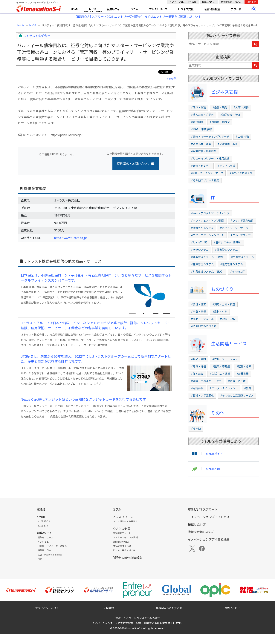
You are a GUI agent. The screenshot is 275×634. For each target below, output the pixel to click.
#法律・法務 (198, 107)
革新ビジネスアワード (203, 509)
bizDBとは (213, 469)
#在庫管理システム (202, 264)
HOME (74, 9)
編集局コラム (44, 550)
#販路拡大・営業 (201, 143)
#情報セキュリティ (202, 227)
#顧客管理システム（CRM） (208, 257)
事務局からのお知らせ (169, 608)
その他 (217, 413)
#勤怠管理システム (226, 249)
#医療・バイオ (237, 381)
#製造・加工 (198, 304)
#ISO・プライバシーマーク (207, 173)
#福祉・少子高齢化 (202, 395)
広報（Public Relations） (50, 554)
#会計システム (200, 249)
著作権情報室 (212, 9)
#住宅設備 (197, 373)
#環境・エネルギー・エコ (206, 381)
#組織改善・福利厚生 (203, 151)
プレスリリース (158, 9)
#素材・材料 (219, 311)
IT (213, 198)
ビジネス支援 (186, 9)
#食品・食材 (198, 359)
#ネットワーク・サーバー (235, 227)
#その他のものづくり (203, 326)
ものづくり (222, 289)
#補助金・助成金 (220, 122)
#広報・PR (242, 136)
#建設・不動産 (221, 366)
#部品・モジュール (202, 318)
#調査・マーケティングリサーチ (210, 136)
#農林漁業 (242, 373)
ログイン (251, 2)
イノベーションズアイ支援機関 (209, 539)
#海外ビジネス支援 (241, 173)
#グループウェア (241, 235)
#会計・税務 (219, 107)
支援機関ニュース (122, 533)
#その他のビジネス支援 (205, 180)
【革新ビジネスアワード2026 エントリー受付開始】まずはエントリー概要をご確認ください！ (137, 17)
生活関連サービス (229, 343)
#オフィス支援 (226, 165)
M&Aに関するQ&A (122, 546)
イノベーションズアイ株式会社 (141, 617)
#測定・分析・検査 (223, 304)
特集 (40, 559)
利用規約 (108, 608)
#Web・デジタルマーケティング (210, 213)
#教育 (247, 388)
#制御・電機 (198, 311)
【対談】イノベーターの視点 (52, 546)
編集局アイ (113, 9)
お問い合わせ (232, 608)
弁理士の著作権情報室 (127, 558)
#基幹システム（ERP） (228, 242)
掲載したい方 (209, 2)
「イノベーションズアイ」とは (209, 517)
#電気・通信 (198, 366)
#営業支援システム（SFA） (207, 271)
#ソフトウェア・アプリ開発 (207, 220)
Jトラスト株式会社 (37, 36)
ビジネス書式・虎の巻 (124, 550)
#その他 (171, 78)
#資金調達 (197, 122)
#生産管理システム (242, 257)
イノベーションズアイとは (183, 2)
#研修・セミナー (201, 165)
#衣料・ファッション (225, 359)
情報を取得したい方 (231, 2)
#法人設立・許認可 (202, 114)
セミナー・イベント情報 (125, 537)
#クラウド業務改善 (242, 220)
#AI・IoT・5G (199, 242)
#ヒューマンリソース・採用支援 (210, 158)
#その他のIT (237, 271)
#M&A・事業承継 (201, 129)
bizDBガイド (214, 454)
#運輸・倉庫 (243, 366)
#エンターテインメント (224, 388)
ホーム (20, 25)
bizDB (92, 9)
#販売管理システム (231, 264)
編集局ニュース (45, 537)
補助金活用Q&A (121, 542)
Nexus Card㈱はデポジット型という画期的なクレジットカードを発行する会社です (83, 399)
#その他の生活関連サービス (236, 395)
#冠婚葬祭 (197, 388)
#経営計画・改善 (228, 143)
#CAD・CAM (228, 318)
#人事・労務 (241, 107)
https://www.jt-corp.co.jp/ (70, 238)
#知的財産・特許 (230, 114)
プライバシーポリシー (48, 608)
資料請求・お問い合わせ (133, 163)
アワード (236, 9)
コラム (134, 9)
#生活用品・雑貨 (220, 373)
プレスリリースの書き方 (125, 521)
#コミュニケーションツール (207, 235)
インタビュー (44, 542)
